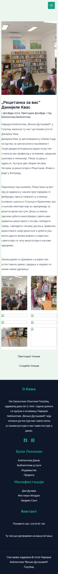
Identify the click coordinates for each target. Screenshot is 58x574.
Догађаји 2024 (11, 113)
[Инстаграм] (33, 440)
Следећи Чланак (29, 365)
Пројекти (29, 475)
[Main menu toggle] (51, 5)
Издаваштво (29, 470)
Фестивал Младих (29, 495)
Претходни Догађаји (33, 113)
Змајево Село (29, 500)
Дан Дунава (29, 490)
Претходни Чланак (29, 356)
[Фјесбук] (25, 440)
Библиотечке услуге (29, 465)
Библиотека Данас (29, 460)
